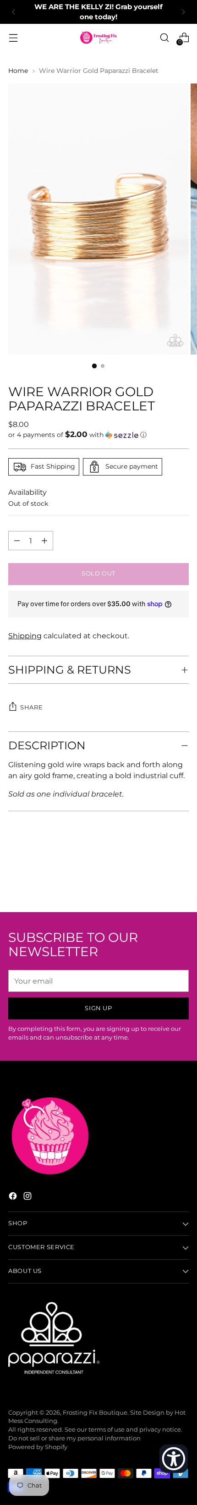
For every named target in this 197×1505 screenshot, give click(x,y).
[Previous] (14, 12)
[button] (98, 434)
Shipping (25, 635)
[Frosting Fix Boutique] (98, 37)
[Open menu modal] (13, 37)
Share (31, 707)
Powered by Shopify (37, 1447)
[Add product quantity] (17, 540)
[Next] (183, 12)
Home (18, 70)
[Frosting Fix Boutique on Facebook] (13, 1197)
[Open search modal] (164, 37)
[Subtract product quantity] (44, 540)
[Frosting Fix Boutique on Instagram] (28, 1197)
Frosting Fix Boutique (95, 1412)
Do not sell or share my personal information (74, 1438)
